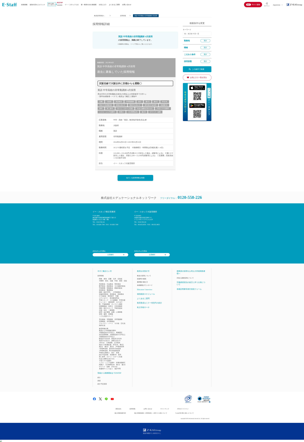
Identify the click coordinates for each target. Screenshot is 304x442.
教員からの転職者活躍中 (107, 330)
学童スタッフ (103, 300)
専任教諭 (102, 319)
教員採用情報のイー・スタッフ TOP (100, 16)
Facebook (94, 399)
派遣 (117, 353)
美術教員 (121, 294)
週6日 (122, 345)
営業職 (110, 314)
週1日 (118, 365)
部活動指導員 (114, 298)
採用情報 (24, 4)
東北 (106, 281)
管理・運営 (103, 314)
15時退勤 (109, 343)
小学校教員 (117, 292)
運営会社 (118, 409)
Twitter (100, 399)
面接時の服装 (141, 279)
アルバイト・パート (106, 323)
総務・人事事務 (116, 312)
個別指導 (111, 302)
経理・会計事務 (104, 312)
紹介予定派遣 (103, 355)
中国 (116, 281)
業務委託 (119, 332)
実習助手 (111, 296)
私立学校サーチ (143, 307)
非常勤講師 (130, 102)
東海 (105, 279)
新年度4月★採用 (150, 105)
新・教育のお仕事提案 (88, 4)
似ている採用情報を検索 (135, 178)
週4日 (156, 102)
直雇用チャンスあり (106, 369)
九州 (114, 279)
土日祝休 (117, 343)
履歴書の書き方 (142, 282)
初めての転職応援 (105, 105)
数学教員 (102, 286)
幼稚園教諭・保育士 (106, 306)
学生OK (164, 102)
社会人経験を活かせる (144, 108)
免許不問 (117, 369)
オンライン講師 (116, 304)
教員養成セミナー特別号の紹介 (149, 303)
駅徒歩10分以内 (104, 338)
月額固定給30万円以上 (107, 332)
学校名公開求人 (104, 353)
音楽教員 (113, 294)
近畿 (100, 102)
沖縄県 (101, 281)
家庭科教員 (118, 288)
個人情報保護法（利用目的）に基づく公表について (150, 413)
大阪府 (109, 102)
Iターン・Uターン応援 (125, 108)
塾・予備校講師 (104, 304)
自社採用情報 (103, 334)
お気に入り (103, 4)
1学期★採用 (103, 348)
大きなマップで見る (99, 251)
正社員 (123, 323)
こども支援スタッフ (106, 316)
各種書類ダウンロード (144, 285)
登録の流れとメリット (37, 4)
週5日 (101, 346)
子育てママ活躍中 (163, 108)
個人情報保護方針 (120, 413)
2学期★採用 (103, 351)
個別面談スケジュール (146, 294)
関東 (100, 279)
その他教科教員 (119, 286)
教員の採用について (144, 276)
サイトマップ (164, 409)
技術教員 (102, 290)
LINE (106, 399)
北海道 (120, 279)
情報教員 (110, 288)
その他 (116, 323)
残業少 (121, 112)
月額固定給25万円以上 (117, 334)
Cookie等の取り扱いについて (184, 413)
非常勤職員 (110, 321)
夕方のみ (114, 367)
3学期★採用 (119, 346)
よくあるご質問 (114, 4)
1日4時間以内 (132, 112)
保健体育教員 (103, 294)
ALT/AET (119, 302)
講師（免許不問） (105, 292)
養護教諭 (110, 290)
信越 (111, 281)
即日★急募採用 (114, 351)
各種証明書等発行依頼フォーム (189, 289)
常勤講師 (110, 319)
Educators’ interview (144, 290)
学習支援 (122, 300)
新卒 (100, 108)
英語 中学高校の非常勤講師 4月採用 (117, 90)
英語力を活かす (135, 105)
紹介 (139, 102)
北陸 (125, 281)
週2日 (144, 112)
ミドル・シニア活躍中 (107, 112)
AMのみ (102, 343)
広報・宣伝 (103, 310)
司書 (117, 296)
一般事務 (111, 310)
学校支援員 (118, 308)
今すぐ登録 (256, 4)
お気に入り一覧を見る (198, 77)
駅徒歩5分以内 (117, 338)
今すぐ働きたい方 (104, 271)
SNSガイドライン (183, 409)
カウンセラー (103, 298)
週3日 (148, 102)
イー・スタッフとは (72, 4)
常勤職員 (102, 321)
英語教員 (119, 102)
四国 (120, 281)
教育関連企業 (103, 329)
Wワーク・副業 (155, 112)
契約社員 (102, 325)
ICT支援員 (102, 296)
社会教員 (110, 284)
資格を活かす (120, 105)
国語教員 (110, 286)
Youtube (112, 399)
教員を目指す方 (143, 271)
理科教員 (117, 284)
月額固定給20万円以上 (107, 336)
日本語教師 (118, 306)
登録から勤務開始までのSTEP (109, 373)
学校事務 (102, 288)
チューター (103, 302)
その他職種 (114, 300)
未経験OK (164, 105)
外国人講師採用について (185, 278)
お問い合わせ (126, 4)
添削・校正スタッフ (106, 308)
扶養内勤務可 (120, 363)
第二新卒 (110, 108)
